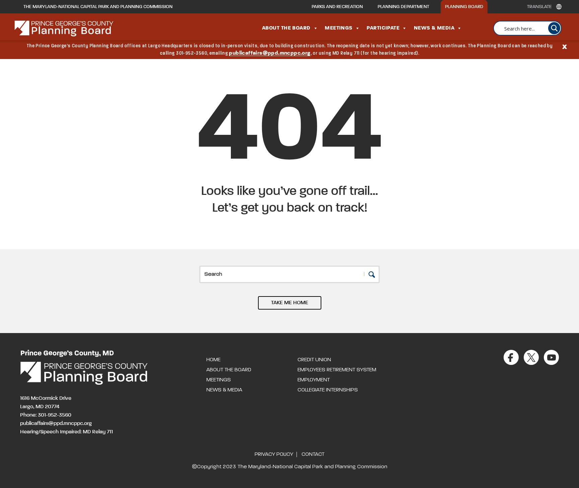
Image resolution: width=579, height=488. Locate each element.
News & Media (434, 28)
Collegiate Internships (328, 390)
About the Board (286, 28)
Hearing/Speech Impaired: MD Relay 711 (66, 432)
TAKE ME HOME (289, 303)
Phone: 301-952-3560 (45, 415)
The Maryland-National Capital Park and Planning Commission (98, 6)
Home (213, 360)
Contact (313, 454)
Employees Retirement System (337, 370)
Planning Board (464, 6)
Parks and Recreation (337, 6)
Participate (383, 28)
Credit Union (314, 360)
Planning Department (403, 6)
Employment (314, 380)
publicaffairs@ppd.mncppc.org (269, 53)
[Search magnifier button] (554, 28)
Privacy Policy (274, 454)
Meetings (338, 28)
